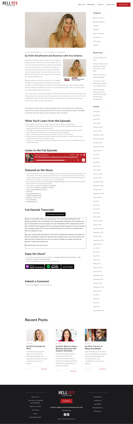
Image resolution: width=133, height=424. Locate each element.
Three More (97, 41)
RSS (79, 257)
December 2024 (98, 135)
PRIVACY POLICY (71, 419)
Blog (35, 414)
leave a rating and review (57, 182)
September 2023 (98, 193)
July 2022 (96, 248)
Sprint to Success (98, 33)
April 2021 (96, 307)
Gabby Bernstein (31, 202)
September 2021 (98, 287)
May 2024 (96, 162)
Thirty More (97, 37)
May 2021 (96, 303)
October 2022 (97, 236)
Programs (90, 4)
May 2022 (96, 256)
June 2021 (96, 299)
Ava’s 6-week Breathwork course (36, 190)
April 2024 (96, 166)
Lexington (98, 397)
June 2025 (96, 111)
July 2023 (96, 201)
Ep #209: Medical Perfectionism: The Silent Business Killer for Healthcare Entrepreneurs (99, 94)
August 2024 (97, 150)
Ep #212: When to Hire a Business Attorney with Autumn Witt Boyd (66, 348)
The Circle (35, 410)
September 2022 (98, 240)
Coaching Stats (35, 417)
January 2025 (97, 131)
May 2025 (96, 115)
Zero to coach (35, 406)
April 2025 (96, 119)
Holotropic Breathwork (33, 194)
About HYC (81, 4)
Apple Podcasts (65, 257)
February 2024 (98, 174)
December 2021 (98, 275)
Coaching (96, 26)
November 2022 (98, 232)
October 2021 (97, 283)
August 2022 (97, 244)
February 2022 (98, 268)
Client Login (110, 4)
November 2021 (98, 279)
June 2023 (96, 205)
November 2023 (98, 186)
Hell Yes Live (123, 4)
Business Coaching (99, 22)
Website (46, 186)
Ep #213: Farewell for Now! (35, 347)
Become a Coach (98, 18)
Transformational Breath (34, 196)
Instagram (53, 186)
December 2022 (98, 229)
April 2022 (96, 260)
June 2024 (96, 158)
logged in (36, 285)
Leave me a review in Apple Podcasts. (38, 259)
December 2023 (98, 182)
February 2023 (98, 221)
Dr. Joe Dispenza (31, 200)
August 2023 (97, 197)
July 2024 (96, 154)
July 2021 (96, 295)
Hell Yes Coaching (33, 52)
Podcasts (52, 52)
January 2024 (97, 178)
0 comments (61, 52)
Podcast (101, 4)
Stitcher (73, 257)
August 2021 (97, 291)
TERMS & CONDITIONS (63, 419)
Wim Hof (29, 192)
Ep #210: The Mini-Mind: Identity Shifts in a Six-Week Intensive (100, 83)
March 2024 (97, 170)
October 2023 (97, 189)
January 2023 (97, 225)
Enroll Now (66, 401)
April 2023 (96, 213)
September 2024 (98, 147)
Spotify (57, 257)
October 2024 (97, 143)
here (83, 111)
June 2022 (96, 252)
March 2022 (97, 264)
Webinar (95, 45)
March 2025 (97, 123)
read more (44, 369)
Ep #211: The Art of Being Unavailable (93, 347)
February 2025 (98, 127)
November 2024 (98, 139)
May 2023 (96, 209)
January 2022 (97, 271)
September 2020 (98, 310)
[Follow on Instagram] (68, 414)
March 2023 (97, 217)
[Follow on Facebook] (65, 414)
